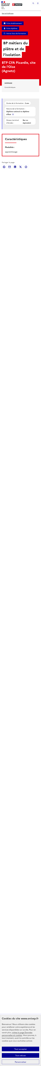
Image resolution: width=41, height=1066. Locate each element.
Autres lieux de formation (16, 33)
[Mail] (9, 167)
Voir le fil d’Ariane (7, 13)
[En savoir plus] (13, 114)
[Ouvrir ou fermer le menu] (38, 3)
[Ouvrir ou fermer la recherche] (33, 3)
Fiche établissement (14, 23)
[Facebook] (26, 167)
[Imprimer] (4, 167)
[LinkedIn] (15, 167)
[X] (20, 167)
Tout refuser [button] (20, 1055)
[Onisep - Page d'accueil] (17, 4)
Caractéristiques (10, 87)
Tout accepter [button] (20, 1049)
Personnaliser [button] (20, 1062)
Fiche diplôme (11, 28)
